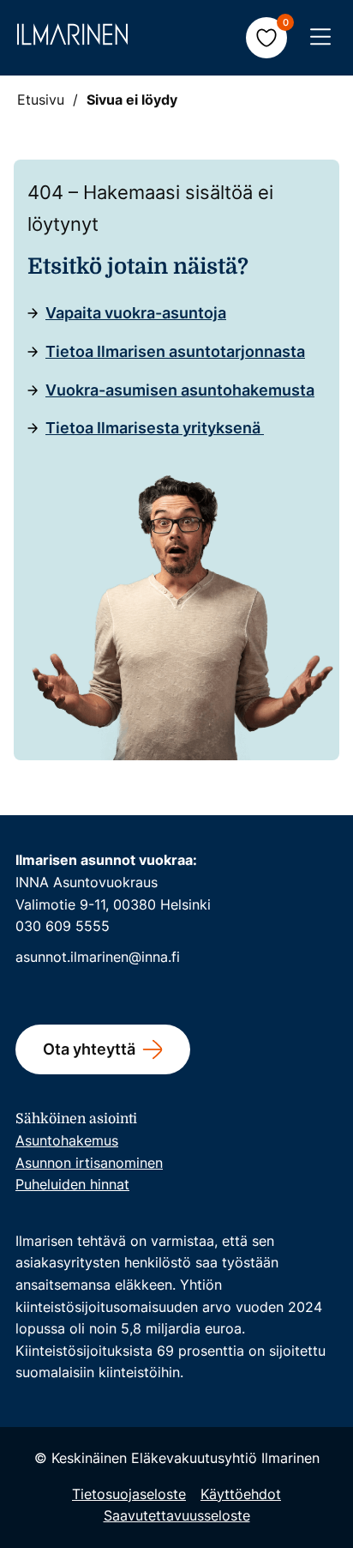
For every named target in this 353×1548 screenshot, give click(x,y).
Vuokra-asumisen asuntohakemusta (179, 390)
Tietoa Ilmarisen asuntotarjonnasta (175, 351)
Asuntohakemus (66, 1140)
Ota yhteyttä (89, 1049)
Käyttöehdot (240, 1494)
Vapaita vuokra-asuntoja (135, 313)
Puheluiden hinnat (72, 1184)
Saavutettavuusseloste (177, 1515)
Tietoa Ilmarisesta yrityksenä (154, 428)
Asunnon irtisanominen (89, 1162)
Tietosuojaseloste (129, 1494)
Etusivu (40, 99)
